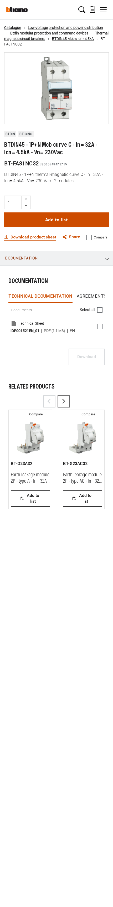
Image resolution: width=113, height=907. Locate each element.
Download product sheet (33, 237)
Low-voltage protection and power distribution (65, 28)
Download (86, 356)
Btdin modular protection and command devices (49, 33)
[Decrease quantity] (26, 205)
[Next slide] (64, 401)
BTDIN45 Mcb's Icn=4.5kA (73, 39)
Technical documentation (40, 296)
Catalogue (12, 28)
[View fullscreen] (100, 115)
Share (74, 237)
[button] (81, 9)
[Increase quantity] (26, 199)
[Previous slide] (49, 401)
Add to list (56, 220)
